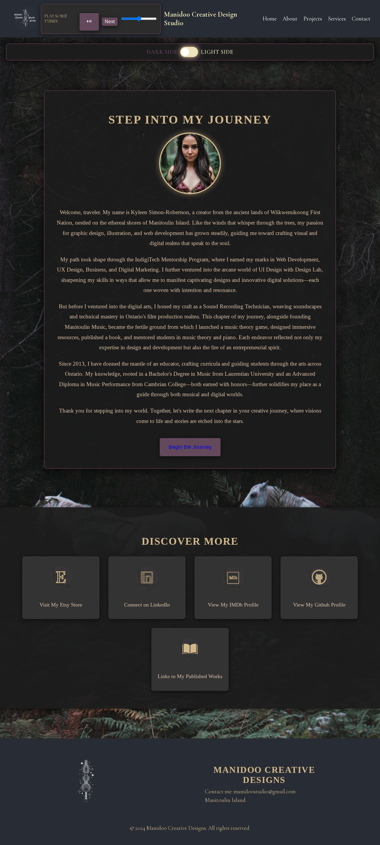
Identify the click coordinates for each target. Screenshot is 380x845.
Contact (361, 18)
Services (337, 18)
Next (110, 21)
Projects (312, 18)
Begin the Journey (190, 447)
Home (269, 18)
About (290, 18)
